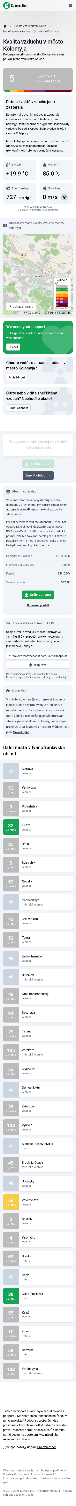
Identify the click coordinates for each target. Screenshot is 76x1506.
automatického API (18, 509)
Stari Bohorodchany (35, 994)
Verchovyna (30, 1369)
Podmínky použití (38, 605)
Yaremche (28, 1237)
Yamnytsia (29, 788)
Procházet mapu (21, 306)
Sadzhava (28, 1012)
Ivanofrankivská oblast (17, 31)
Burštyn (27, 1256)
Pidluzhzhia (29, 806)
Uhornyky (28, 1181)
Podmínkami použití (16, 677)
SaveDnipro (21, 732)
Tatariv (26, 1031)
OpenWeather (46, 1447)
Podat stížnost (18, 408)
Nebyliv (27, 881)
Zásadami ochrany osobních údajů (48, 677)
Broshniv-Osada (32, 1162)
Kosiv (25, 1331)
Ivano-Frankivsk (32, 1294)
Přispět (13, 347)
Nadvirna (28, 1350)
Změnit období (35, 475)
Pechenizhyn (30, 900)
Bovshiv (27, 1219)
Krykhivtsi (28, 1069)
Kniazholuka (30, 919)
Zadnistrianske (32, 956)
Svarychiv (28, 863)
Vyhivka (27, 1125)
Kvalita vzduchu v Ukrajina (30, 26)
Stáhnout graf (40, 464)
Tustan (26, 937)
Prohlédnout (17, 377)
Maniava (27, 769)
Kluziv (26, 825)
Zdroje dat (30, 313)
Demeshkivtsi (31, 1087)
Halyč (26, 1275)
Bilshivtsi (28, 975)
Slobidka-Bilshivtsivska (37, 1144)
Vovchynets (30, 1200)
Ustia (25, 844)
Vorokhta (28, 1050)
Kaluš (25, 1312)
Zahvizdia (28, 1106)
